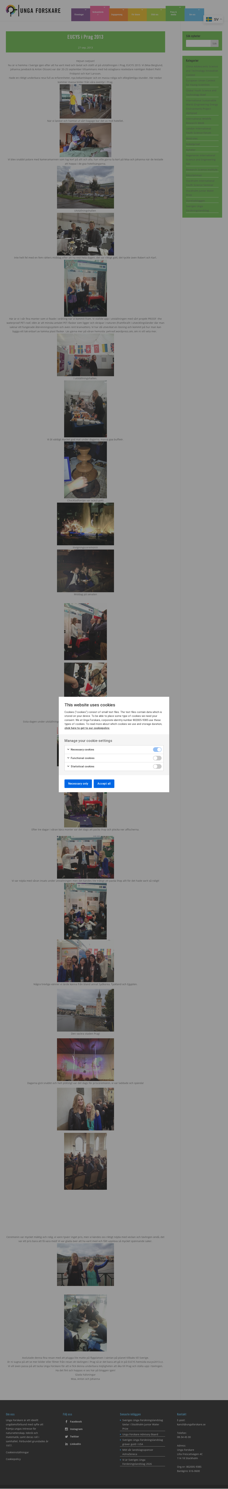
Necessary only (78, 783)
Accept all (104, 783)
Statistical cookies (82, 766)
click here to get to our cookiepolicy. (87, 728)
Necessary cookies (82, 749)
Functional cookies (82, 758)
